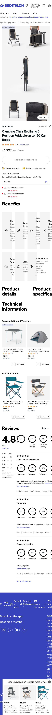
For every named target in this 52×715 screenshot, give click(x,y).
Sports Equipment (8, 22)
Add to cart (20, 364)
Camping (25, 22)
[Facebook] (3, 630)
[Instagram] (24, 630)
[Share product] (49, 126)
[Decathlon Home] (12, 5)
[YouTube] (17, 630)
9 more (42, 117)
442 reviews (24, 145)
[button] (5, 13)
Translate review (23, 486)
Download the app (11, 616)
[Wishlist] (43, 6)
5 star (44, 428)
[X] (10, 630)
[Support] (38, 6)
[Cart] (49, 6)
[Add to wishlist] (13, 364)
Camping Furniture (41, 22)
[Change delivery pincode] (46, 181)
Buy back (49, 677)
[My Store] (32, 6)
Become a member (12, 621)
